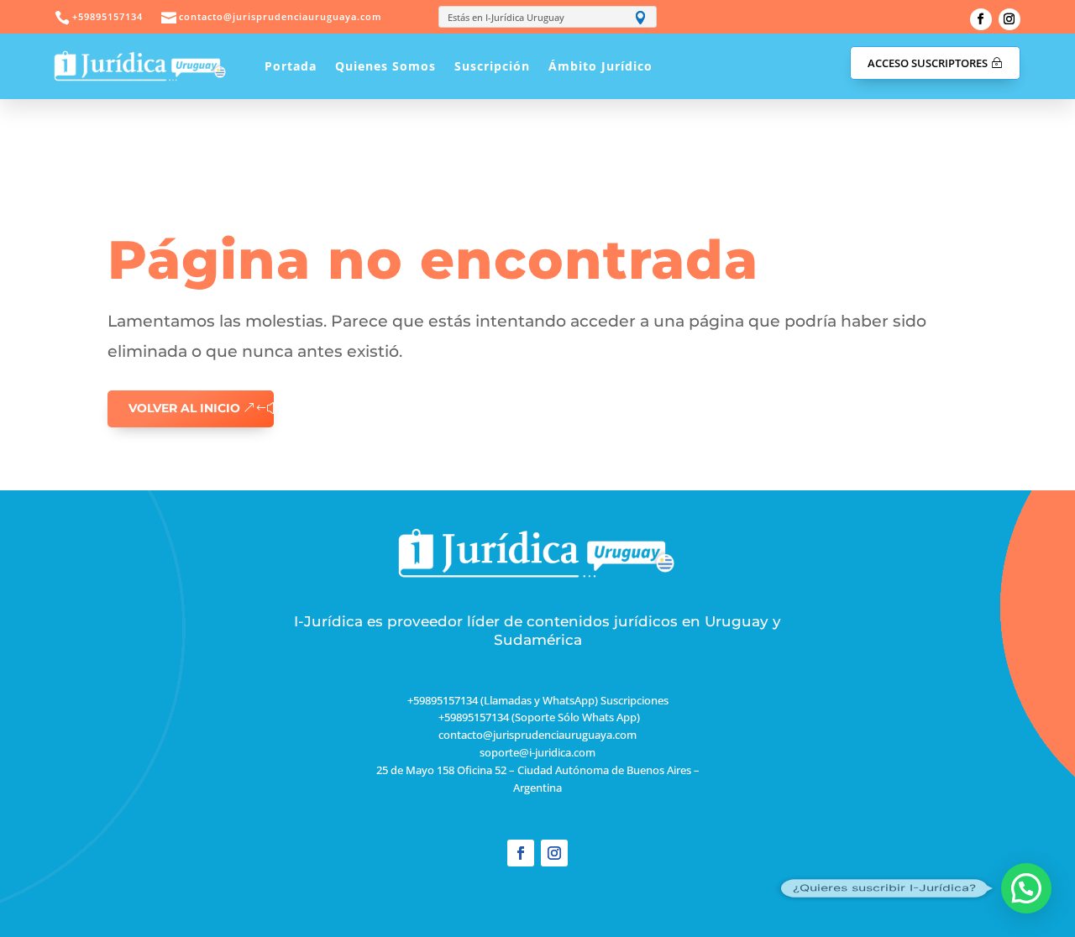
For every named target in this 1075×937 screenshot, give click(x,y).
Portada (291, 66)
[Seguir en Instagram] (1009, 19)
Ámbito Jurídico (600, 66)
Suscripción (492, 66)
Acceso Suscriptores (928, 63)
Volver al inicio (184, 408)
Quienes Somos (385, 66)
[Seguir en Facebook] (981, 19)
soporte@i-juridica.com (537, 752)
